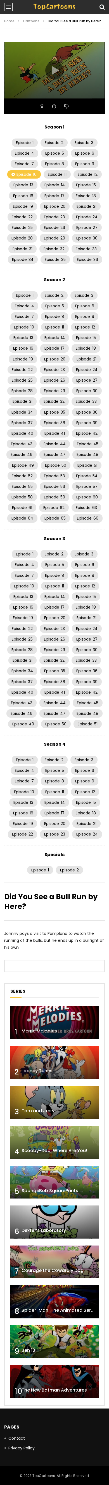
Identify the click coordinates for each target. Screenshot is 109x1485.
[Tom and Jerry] (54, 1102)
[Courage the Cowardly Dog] (54, 1262)
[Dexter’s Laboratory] (54, 1222)
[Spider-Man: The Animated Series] (54, 1301)
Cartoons (31, 21)
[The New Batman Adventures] (54, 1381)
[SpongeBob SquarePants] (54, 1182)
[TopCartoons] (54, 7)
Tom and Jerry (38, 1111)
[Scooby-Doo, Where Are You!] (54, 1142)
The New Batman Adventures (54, 1390)
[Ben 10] (54, 1341)
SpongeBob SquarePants (50, 1190)
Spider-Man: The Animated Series (59, 1310)
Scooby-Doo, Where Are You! (54, 1150)
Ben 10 (28, 1350)
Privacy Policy (21, 1448)
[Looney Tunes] (54, 1062)
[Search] (102, 7)
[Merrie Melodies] (54, 1022)
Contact (16, 1438)
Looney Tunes (37, 1071)
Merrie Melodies (39, 1031)
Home (9, 21)
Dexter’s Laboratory (44, 1230)
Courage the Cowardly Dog (53, 1270)
